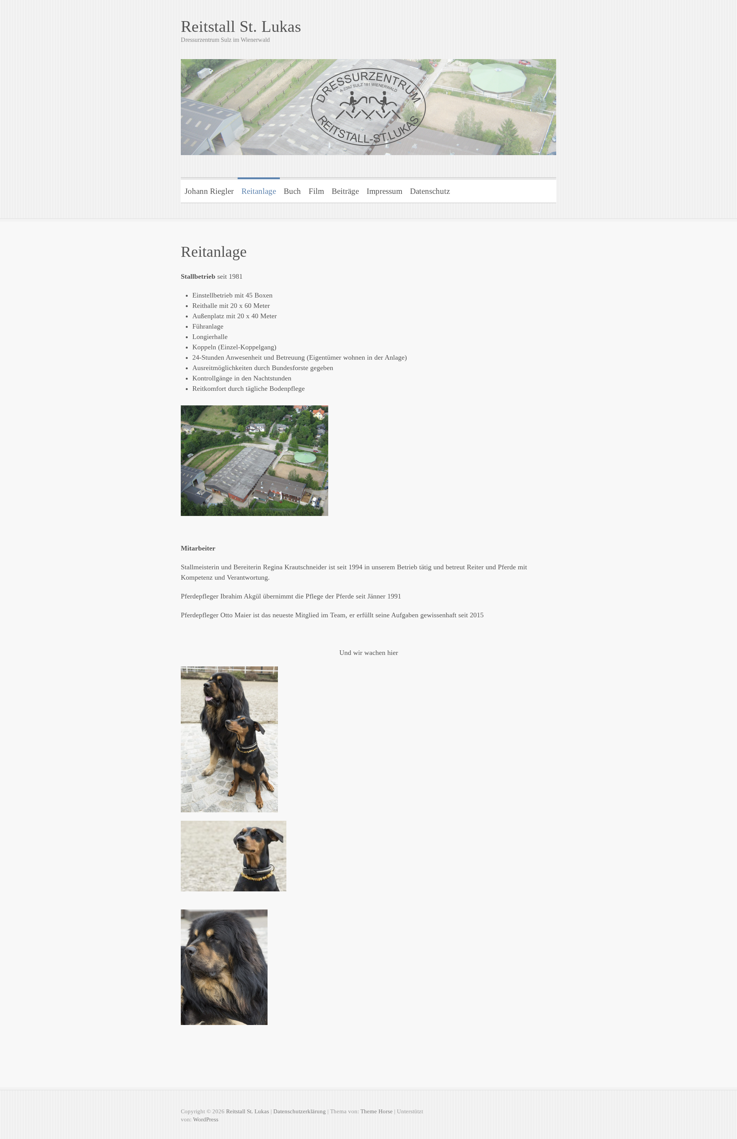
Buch (292, 191)
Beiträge (345, 191)
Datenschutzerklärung (299, 1111)
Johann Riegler (209, 191)
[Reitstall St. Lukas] (368, 102)
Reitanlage (258, 191)
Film (316, 191)
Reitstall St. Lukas (241, 26)
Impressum (384, 191)
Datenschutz (430, 191)
